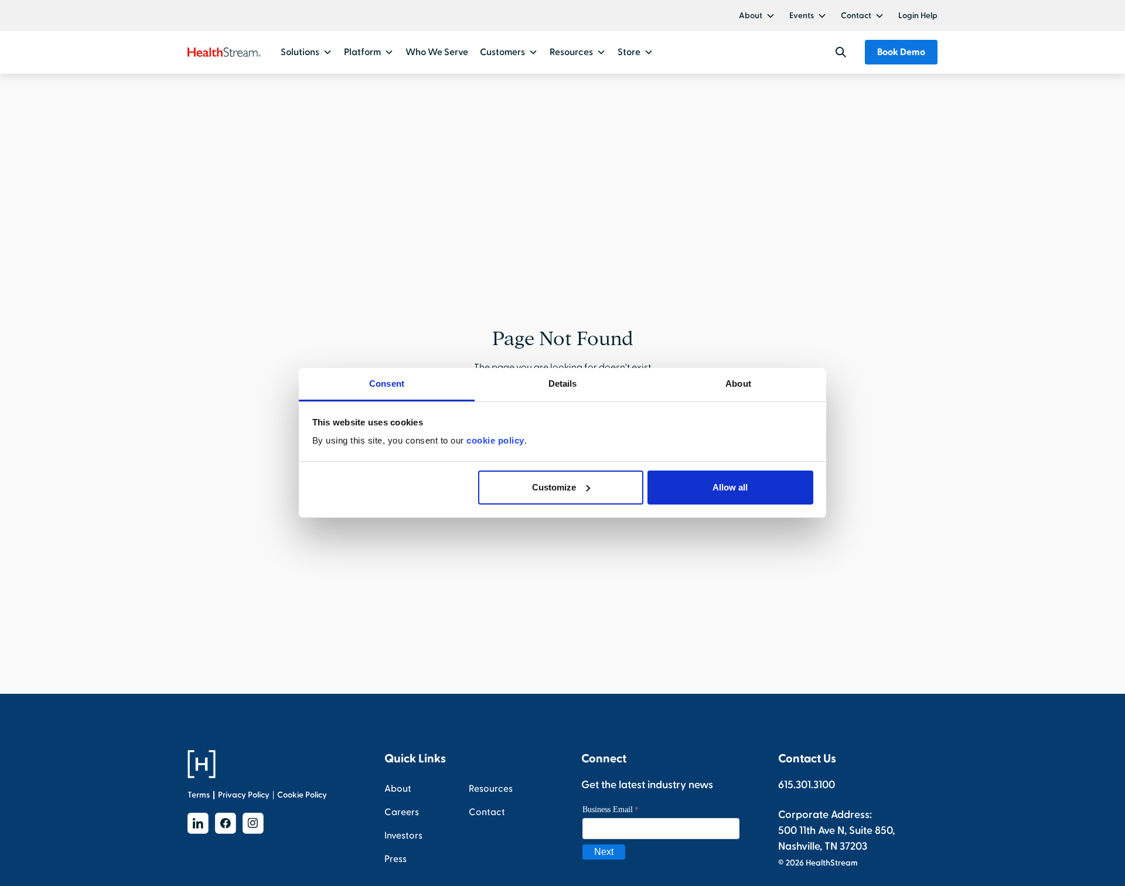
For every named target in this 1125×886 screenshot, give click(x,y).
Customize (554, 487)
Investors (403, 835)
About (750, 15)
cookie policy (495, 440)
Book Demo (901, 52)
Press (395, 859)
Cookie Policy (302, 794)
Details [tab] (562, 384)
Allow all (730, 487)
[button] (757, 15)
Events (801, 15)
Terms (199, 794)
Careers (401, 812)
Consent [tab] (386, 384)
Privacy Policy (244, 794)
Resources (491, 789)
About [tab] (738, 384)
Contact (856, 15)
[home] (224, 52)
